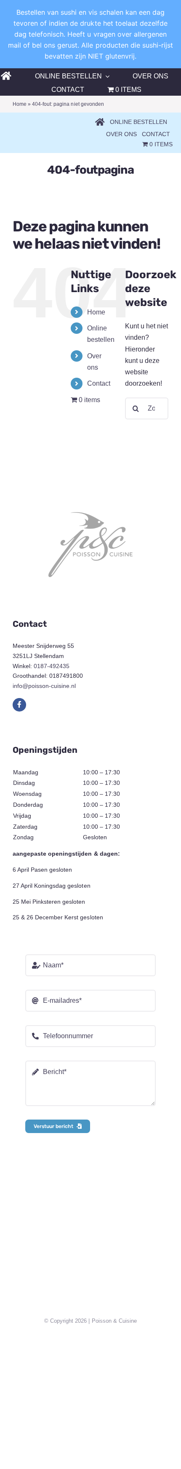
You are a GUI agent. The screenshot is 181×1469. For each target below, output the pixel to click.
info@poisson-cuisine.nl (44, 685)
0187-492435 (51, 666)
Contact (98, 383)
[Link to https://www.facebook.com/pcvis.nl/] (19, 705)
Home (20, 104)
